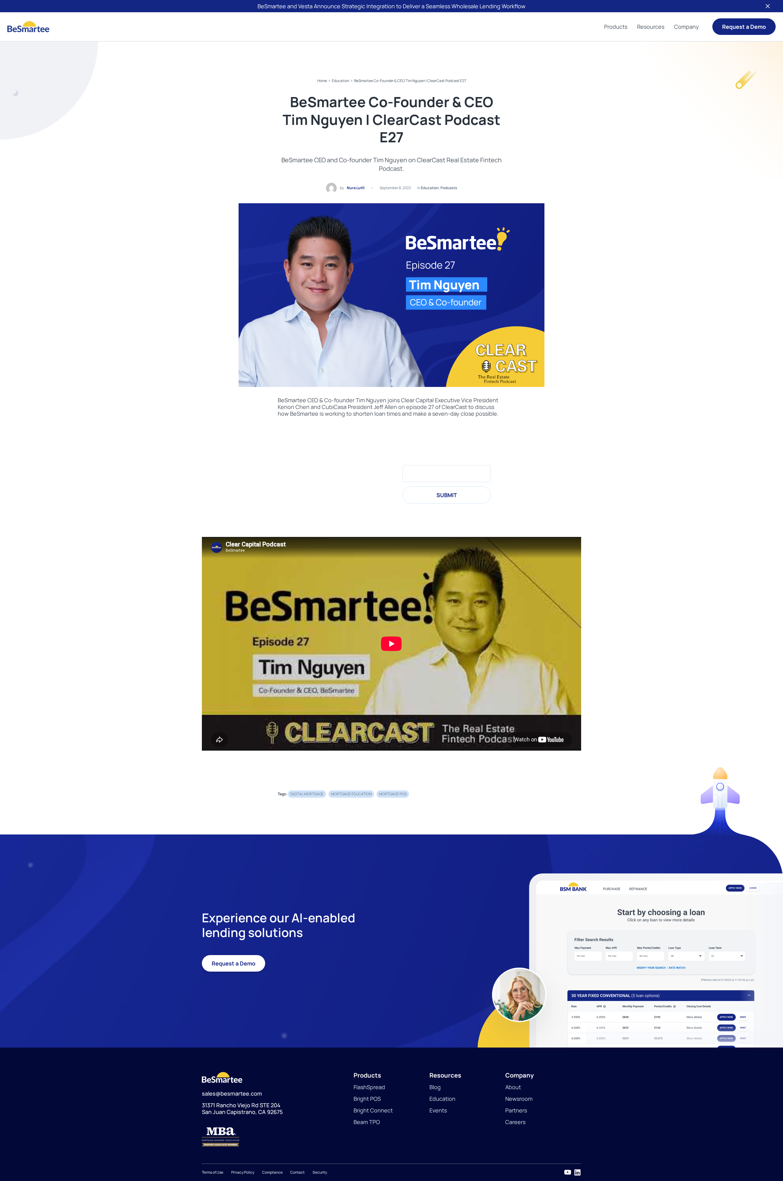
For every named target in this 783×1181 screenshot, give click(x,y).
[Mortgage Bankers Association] (278, 1136)
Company (686, 26)
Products (615, 26)
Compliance (272, 1172)
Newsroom (519, 1098)
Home (322, 80)
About (513, 1087)
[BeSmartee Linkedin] (577, 1172)
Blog (435, 1087)
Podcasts (448, 187)
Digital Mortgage (307, 794)
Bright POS (367, 1098)
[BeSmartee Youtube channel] (567, 1172)
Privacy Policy (242, 1172)
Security (320, 1172)
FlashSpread (369, 1087)
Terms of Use (212, 1172)
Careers (515, 1122)
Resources (650, 26)
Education (340, 80)
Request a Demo (744, 26)
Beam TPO (367, 1122)
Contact (297, 1172)
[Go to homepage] (28, 26)
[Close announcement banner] (768, 6)
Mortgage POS (392, 794)
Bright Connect (373, 1110)
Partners (516, 1110)
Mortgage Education (351, 794)
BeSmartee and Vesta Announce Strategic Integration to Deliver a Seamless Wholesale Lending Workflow (391, 6)
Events (438, 1110)
